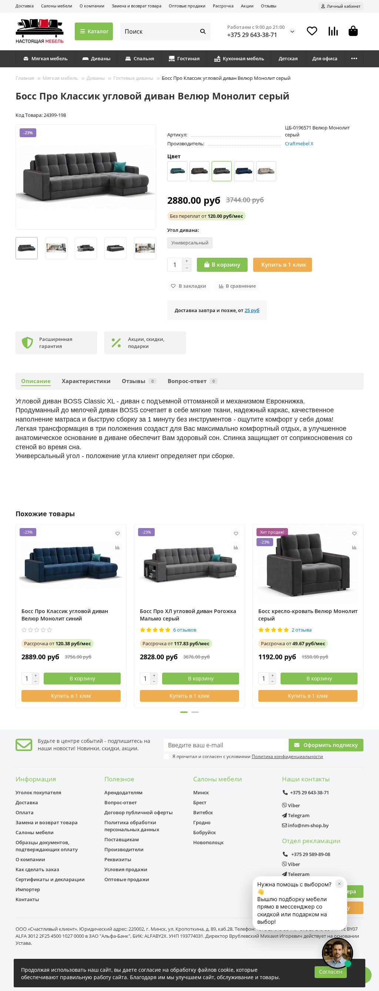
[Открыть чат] (337, 953)
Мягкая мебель (49, 58)
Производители (124, 849)
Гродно (202, 822)
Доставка (25, 6)
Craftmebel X (299, 143)
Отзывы (268, 6)
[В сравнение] (117, 547)
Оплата (25, 812)
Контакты (27, 899)
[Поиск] (202, 31)
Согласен (330, 971)
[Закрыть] (339, 883)
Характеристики (86, 381)
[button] (15, 248)
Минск (201, 792)
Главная (25, 78)
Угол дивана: (183, 230)
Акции (247, 6)
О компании (92, 6)
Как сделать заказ (37, 869)
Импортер (28, 889)
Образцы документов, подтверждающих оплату (47, 846)
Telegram (298, 815)
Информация (36, 779)
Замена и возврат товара (136, 6)
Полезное (119, 779)
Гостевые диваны (133, 78)
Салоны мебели (56, 6)
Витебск (203, 812)
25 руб (252, 310)
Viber (293, 805)
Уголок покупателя (38, 792)
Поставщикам (121, 839)
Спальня (144, 58)
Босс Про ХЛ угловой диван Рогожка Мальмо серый (188, 615)
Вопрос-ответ (191, 381)
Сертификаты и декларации (50, 879)
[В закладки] (117, 533)
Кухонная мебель (243, 58)
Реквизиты (117, 859)
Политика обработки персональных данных (131, 826)
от (206, 216)
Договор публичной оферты (138, 812)
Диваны (101, 58)
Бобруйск (204, 832)
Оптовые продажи (187, 6)
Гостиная (188, 58)
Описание (36, 381)
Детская (288, 58)
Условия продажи (125, 869)
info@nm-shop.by (308, 825)
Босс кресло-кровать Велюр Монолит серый (308, 615)
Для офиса (325, 58)
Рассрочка (223, 6)
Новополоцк (208, 842)
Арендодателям (123, 792)
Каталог (98, 31)
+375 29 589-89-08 (310, 854)
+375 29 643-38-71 (252, 35)
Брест (200, 802)
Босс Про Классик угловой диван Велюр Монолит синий (64, 615)
